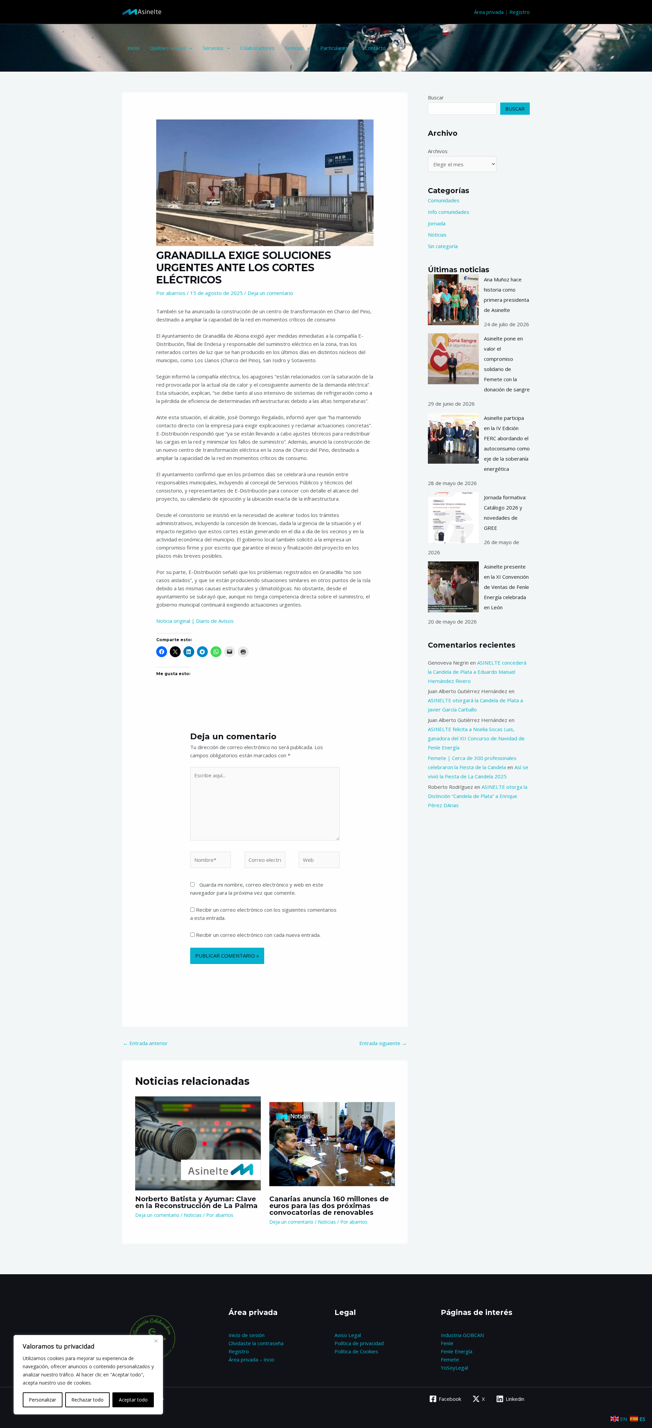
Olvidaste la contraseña (256, 1343)
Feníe (447, 1343)
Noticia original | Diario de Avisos (195, 620)
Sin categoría (443, 246)
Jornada (437, 223)
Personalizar (42, 1399)
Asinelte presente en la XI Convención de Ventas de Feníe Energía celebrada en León (506, 587)
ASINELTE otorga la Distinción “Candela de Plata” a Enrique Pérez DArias (477, 796)
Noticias (294, 47)
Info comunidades (448, 211)
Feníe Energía (456, 1351)
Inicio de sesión (247, 1335)
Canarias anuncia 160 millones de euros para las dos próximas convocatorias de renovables (329, 1206)
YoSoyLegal (454, 1367)
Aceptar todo (133, 1399)
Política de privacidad (359, 1343)
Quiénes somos (167, 47)
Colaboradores (257, 47)
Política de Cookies (356, 1351)
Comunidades (443, 200)
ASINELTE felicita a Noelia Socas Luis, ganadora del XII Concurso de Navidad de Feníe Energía (476, 738)
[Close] (156, 1341)
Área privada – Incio (251, 1359)
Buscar (436, 97)
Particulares (334, 47)
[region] (88, 1374)
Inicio (133, 47)
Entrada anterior (145, 1043)
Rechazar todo (87, 1399)
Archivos (438, 151)
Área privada (489, 11)
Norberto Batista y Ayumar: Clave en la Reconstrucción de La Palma (196, 1202)
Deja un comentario (270, 293)
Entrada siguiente (383, 1043)
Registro (519, 11)
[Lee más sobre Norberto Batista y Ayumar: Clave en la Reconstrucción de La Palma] (198, 1142)
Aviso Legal (347, 1335)
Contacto (375, 47)
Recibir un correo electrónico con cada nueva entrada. (258, 934)
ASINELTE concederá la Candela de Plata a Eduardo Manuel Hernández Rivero (477, 671)
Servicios (213, 47)
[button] (189, 48)
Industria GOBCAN (462, 1335)
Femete (450, 1359)
